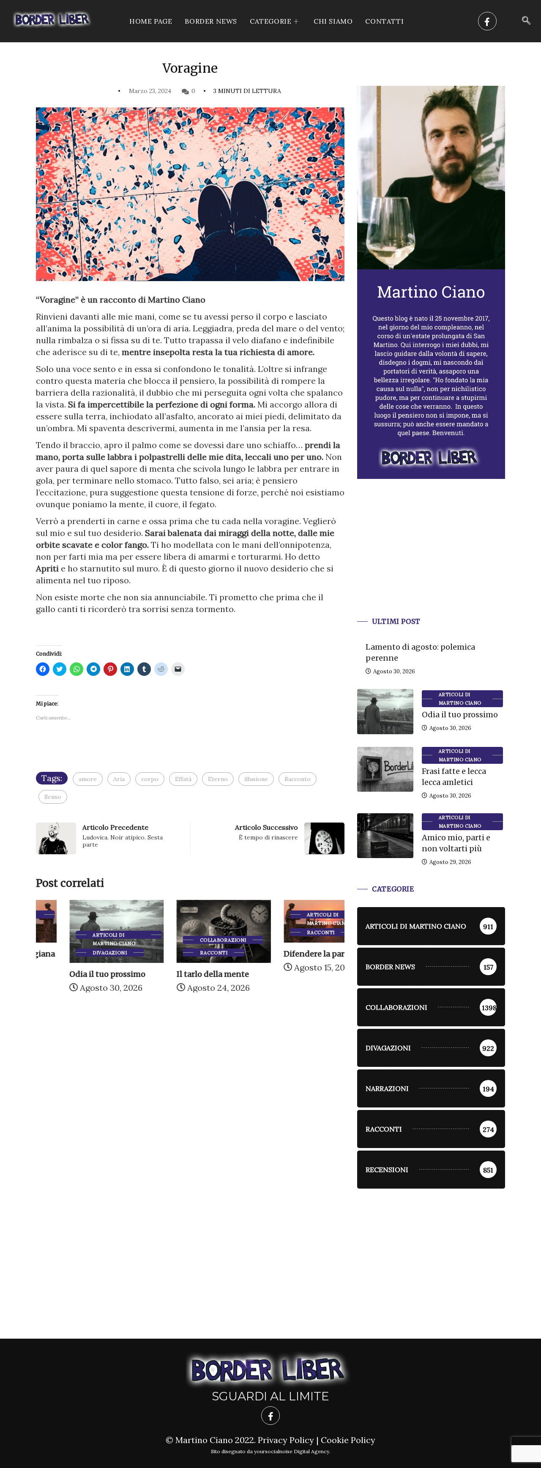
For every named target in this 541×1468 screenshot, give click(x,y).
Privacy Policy (286, 1440)
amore (88, 779)
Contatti (384, 21)
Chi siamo (333, 21)
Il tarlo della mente (179, 974)
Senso (52, 797)
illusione (256, 779)
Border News (211, 21)
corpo (149, 779)
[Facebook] (487, 21)
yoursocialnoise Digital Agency (291, 1451)
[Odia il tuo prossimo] (385, 711)
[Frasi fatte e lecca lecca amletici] (385, 769)
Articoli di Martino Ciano (80, 935)
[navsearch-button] (526, 21)
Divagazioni (76, 953)
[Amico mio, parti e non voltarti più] (385, 835)
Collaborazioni (189, 940)
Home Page (150, 21)
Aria (119, 779)
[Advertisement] (431, 558)
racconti (180, 953)
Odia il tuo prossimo (74, 974)
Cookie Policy (348, 1440)
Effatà (183, 779)
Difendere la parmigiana (296, 954)
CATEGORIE (270, 21)
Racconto (297, 779)
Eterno (218, 779)
